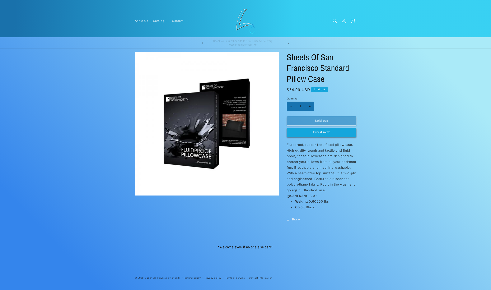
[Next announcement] (288, 43)
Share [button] (295, 219)
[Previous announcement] (202, 43)
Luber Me (150, 278)
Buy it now (321, 132)
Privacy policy (213, 278)
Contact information (260, 278)
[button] (160, 21)
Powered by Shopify (168, 278)
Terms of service (235, 278)
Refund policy (193, 278)
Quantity (292, 98)
